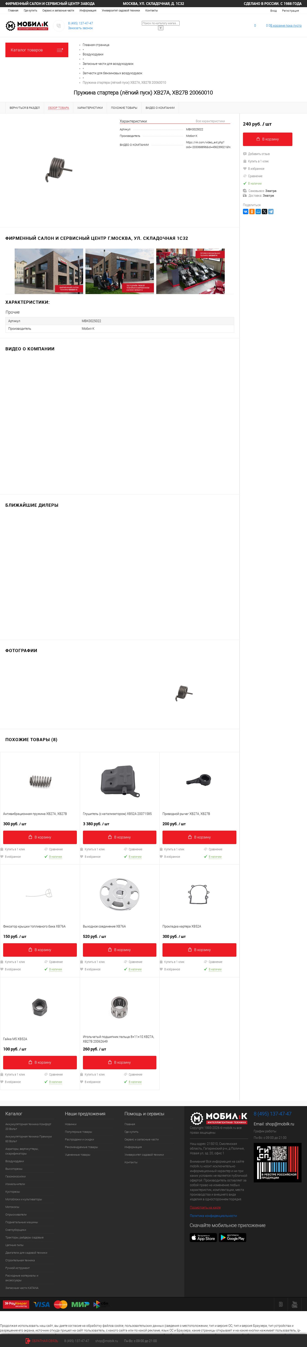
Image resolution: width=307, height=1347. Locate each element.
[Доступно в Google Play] (232, 1237)
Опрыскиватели (16, 1214)
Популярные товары (78, 1131)
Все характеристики (210, 121)
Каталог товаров (27, 50)
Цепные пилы (14, 1245)
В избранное (92, 856)
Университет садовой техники (121, 10)
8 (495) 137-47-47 (80, 23)
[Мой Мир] (258, 211)
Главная (13, 10)
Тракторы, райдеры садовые (24, 1237)
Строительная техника (20, 1260)
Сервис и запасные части (58, 10)
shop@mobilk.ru (279, 1124)
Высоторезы (13, 1168)
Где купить (30, 10)
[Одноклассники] (252, 211)
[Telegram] (271, 211)
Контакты (151, 10)
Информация (88, 10)
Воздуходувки (14, 1161)
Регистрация (290, 10)
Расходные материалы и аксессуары (21, 1278)
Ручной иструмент (17, 1268)
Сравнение (56, 849)
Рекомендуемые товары (81, 1147)
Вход (273, 10)
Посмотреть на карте (205, 1207)
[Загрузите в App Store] (203, 1237)
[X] (264, 211)
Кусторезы (12, 1191)
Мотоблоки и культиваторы (23, 1199)
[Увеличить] (59, 168)
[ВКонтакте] (245, 211)
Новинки (70, 1124)
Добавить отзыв (259, 153)
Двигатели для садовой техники (26, 1252)
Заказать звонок (80, 28)
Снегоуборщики (15, 1229)
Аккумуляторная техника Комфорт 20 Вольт (28, 1126)
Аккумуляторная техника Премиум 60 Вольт (28, 1139)
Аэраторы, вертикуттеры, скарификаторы (21, 1151)
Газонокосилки (15, 1176)
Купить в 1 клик (95, 849)
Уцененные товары (77, 1154)
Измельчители (15, 1184)
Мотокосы (12, 1207)
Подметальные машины (21, 1222)
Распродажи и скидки (79, 1139)
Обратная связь (44, 1341)
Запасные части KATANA (21, 1288)
